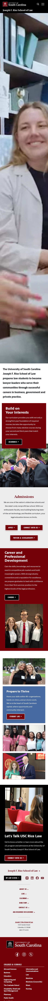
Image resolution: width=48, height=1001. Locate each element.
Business (7, 973)
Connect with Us (31, 527)
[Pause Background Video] (42, 17)
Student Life (15, 716)
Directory (23, 903)
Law (27, 975)
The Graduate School (11, 985)
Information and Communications (32, 970)
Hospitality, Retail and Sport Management (12, 990)
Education (7, 976)
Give (23, 894)
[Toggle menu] (43, 4)
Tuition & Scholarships (23, 538)
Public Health (9, 998)
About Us (23, 889)
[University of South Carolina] (24, 944)
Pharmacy (7, 995)
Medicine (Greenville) (34, 982)
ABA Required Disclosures (23, 912)
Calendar (23, 898)
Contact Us (23, 907)
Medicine (29, 978)
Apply (10, 527)
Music (28, 985)
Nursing (29, 989)
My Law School (11, 878)
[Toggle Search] (38, 4)
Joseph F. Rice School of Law (18, 10)
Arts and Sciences (10, 969)
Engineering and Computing (10, 981)
